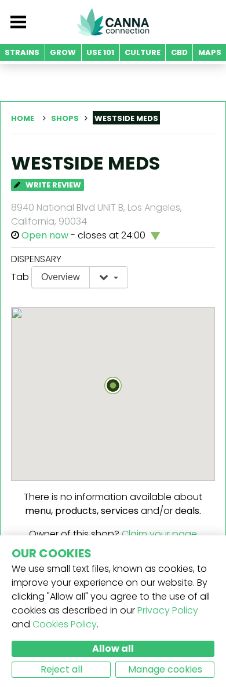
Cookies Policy (64, 624)
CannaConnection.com (113, 22)
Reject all (61, 669)
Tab (20, 277)
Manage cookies (165, 669)
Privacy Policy (167, 610)
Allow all (113, 648)
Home (22, 118)
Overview (60, 277)
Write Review (52, 184)
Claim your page (159, 534)
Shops (65, 118)
